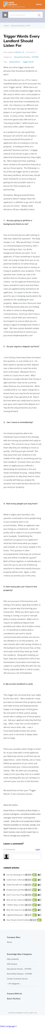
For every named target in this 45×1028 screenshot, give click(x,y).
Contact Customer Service (17, 979)
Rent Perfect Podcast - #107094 (19, 974)
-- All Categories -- (14, 984)
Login (37, 849)
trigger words (28, 62)
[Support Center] (14, 4)
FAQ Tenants (12, 964)
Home (9, 942)
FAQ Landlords (13, 959)
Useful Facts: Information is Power (20, 880)
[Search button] (39, 14)
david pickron (15, 62)
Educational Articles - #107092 (22, 26)
